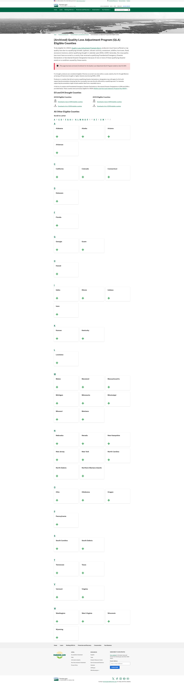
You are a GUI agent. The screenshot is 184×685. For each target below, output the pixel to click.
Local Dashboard (104, 6)
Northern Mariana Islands (92, 468)
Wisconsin (112, 613)
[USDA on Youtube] (128, 679)
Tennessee (60, 565)
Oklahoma (86, 492)
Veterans (93, 665)
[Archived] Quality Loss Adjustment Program (80, 34)
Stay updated (113, 655)
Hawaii (58, 266)
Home (55, 34)
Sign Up (128, 6)
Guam (84, 241)
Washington (60, 613)
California (60, 169)
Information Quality (75, 660)
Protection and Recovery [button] (82, 9)
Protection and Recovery (63, 34)
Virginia (85, 589)
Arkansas (59, 145)
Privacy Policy (74, 665)
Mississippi (112, 395)
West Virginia (87, 613)
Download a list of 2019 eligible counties (109, 106)
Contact (128, 0)
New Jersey (60, 452)
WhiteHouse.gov (94, 670)
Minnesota (86, 395)
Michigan (59, 395)
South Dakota (87, 540)
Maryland (85, 379)
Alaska (84, 128)
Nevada (85, 435)
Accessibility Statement (77, 655)
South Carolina (62, 540)
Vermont (59, 589)
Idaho (58, 290)
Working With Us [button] (68, 9)
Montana (85, 411)
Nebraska (59, 435)
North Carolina (113, 452)
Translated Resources (113, 0)
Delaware (59, 193)
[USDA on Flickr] (124, 679)
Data (115, 6)
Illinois (84, 290)
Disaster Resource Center (97, 660)
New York (85, 452)
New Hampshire (114, 435)
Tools (92, 657)
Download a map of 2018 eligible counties (70, 102)
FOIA (72, 657)
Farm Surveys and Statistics (97, 662)
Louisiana (59, 355)
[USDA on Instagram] (120, 679)
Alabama (59, 128)
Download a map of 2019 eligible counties (109, 102)
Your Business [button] (105, 9)
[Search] (128, 10)
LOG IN (124, 6)
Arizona (111, 128)
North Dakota (61, 468)
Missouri (59, 411)
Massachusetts (114, 379)
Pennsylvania (61, 516)
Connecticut (112, 169)
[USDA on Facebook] (117, 679)
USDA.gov (119, 6)
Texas (84, 565)
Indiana (110, 290)
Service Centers (122, 0)
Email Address (114, 661)
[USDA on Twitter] (113, 679)
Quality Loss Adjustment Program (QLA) (86, 48)
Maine (58, 379)
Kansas (59, 330)
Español (92, 655)
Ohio (58, 492)
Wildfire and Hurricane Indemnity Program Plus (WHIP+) (110, 88)
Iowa (57, 306)
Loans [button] (61, 9)
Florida (58, 217)
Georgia (59, 241)
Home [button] (55, 9)
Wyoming (59, 629)
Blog (111, 6)
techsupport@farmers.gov (110, 681)
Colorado (85, 169)
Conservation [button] (95, 9)
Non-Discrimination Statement (78, 662)
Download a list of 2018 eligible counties (70, 106)
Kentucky (85, 330)
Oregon (110, 492)
